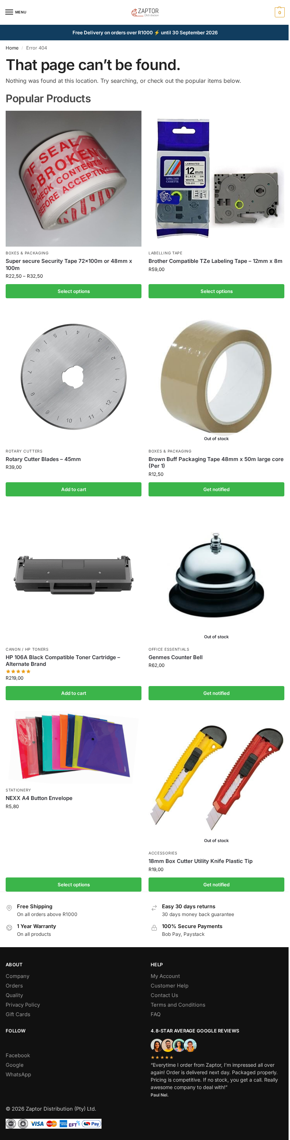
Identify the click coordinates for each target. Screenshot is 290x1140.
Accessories (163, 853)
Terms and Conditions (178, 1005)
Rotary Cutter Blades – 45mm (43, 459)
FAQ (156, 1014)
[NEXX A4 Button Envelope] (73, 747)
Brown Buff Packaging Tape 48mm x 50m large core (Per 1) (216, 463)
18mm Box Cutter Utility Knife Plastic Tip (201, 861)
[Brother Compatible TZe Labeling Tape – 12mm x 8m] (216, 179)
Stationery (18, 790)
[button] (279, 12)
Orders (14, 986)
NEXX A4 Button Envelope (39, 798)
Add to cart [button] (73, 489)
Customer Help (169, 986)
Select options (74, 291)
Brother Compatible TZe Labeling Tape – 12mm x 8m (216, 261)
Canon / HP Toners (27, 649)
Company (17, 976)
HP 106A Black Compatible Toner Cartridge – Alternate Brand (63, 661)
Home (12, 48)
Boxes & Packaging (27, 253)
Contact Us (164, 995)
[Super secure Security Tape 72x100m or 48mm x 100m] (73, 179)
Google (15, 1065)
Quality (14, 995)
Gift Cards (18, 1014)
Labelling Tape (165, 253)
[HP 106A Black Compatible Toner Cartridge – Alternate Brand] (73, 575)
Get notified (216, 489)
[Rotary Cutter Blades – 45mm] (73, 377)
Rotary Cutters (24, 451)
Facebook (18, 1055)
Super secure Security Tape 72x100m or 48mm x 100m (69, 264)
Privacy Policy (23, 1005)
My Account (165, 976)
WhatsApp (18, 1074)
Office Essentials (169, 649)
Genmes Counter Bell (176, 657)
